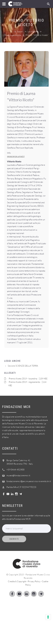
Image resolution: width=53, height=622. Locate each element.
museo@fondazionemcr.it (18, 475)
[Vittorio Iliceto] (26, 69)
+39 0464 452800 (16, 469)
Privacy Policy (34, 581)
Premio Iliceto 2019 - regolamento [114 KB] (27, 384)
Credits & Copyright (17, 581)
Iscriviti (14, 539)
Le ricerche (33, 31)
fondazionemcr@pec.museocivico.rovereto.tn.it (29, 481)
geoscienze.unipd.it (15, 156)
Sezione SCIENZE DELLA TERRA (23, 365)
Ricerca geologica (13, 35)
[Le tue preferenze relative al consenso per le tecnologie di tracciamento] (48, 617)
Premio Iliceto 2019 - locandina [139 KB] (28, 378)
